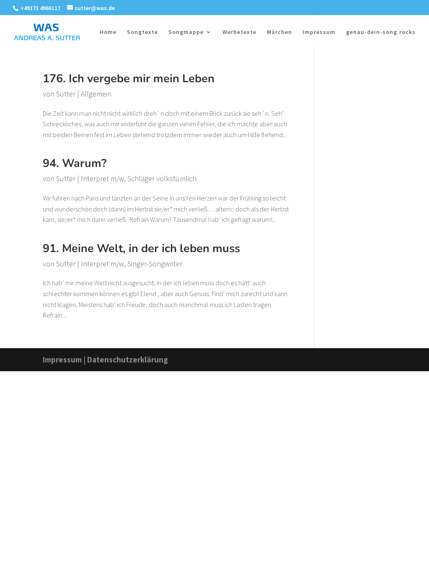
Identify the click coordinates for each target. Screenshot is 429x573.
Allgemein (96, 94)
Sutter (65, 94)
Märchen (279, 32)
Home (108, 32)
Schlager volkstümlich (161, 178)
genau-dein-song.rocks (381, 32)
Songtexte (142, 32)
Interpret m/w (102, 178)
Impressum (319, 32)
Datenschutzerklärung (127, 359)
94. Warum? (74, 163)
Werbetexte (239, 32)
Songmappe (186, 32)
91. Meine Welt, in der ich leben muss (141, 248)
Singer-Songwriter (154, 263)
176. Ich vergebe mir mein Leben (128, 78)
